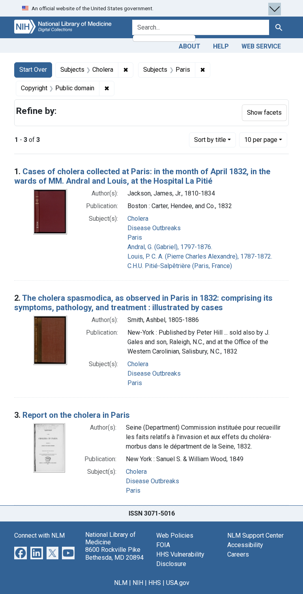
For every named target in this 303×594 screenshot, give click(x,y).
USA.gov (177, 583)
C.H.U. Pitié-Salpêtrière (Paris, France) (179, 266)
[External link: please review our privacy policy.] (20, 552)
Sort (210, 139)
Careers (238, 554)
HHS (154, 583)
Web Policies (174, 535)
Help (221, 46)
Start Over (33, 69)
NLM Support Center (255, 535)
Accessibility (245, 545)
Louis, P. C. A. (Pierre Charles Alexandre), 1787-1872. (199, 256)
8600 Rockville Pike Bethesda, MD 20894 (114, 553)
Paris (134, 237)
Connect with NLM (39, 535)
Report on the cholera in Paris (76, 415)
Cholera (137, 218)
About (189, 46)
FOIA (163, 545)
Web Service (261, 46)
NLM (120, 583)
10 (260, 139)
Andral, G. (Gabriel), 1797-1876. (169, 247)
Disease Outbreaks (154, 228)
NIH (138, 583)
